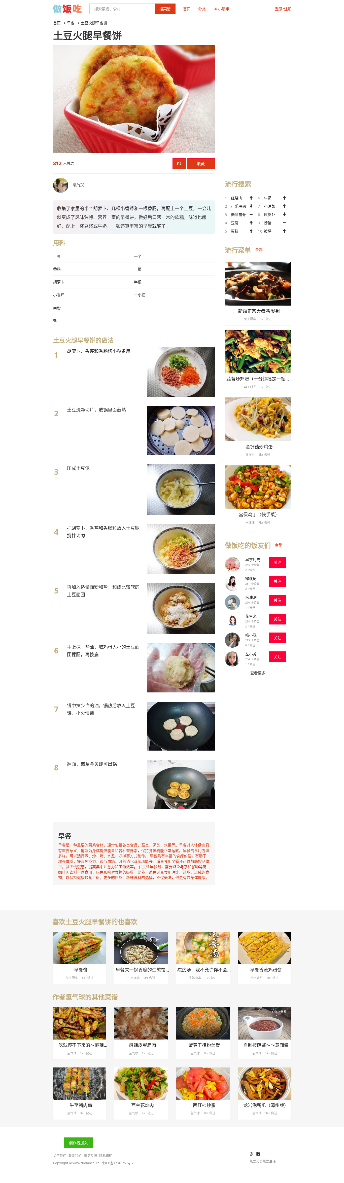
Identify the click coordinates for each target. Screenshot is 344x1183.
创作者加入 (78, 1142)
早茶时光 (252, 559)
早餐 (71, 22)
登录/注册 (283, 8)
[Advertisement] (258, 95)
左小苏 (251, 653)
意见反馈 (90, 1155)
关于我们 (59, 1155)
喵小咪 (251, 635)
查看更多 (257, 672)
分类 (202, 8)
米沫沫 (251, 597)
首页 (187, 8)
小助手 (223, 8)
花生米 (251, 616)
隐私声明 (105, 1155)
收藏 (201, 163)
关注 (277, 562)
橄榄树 (251, 578)
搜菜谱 (165, 8)
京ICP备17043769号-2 (117, 1163)
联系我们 (75, 1155)
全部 (259, 249)
